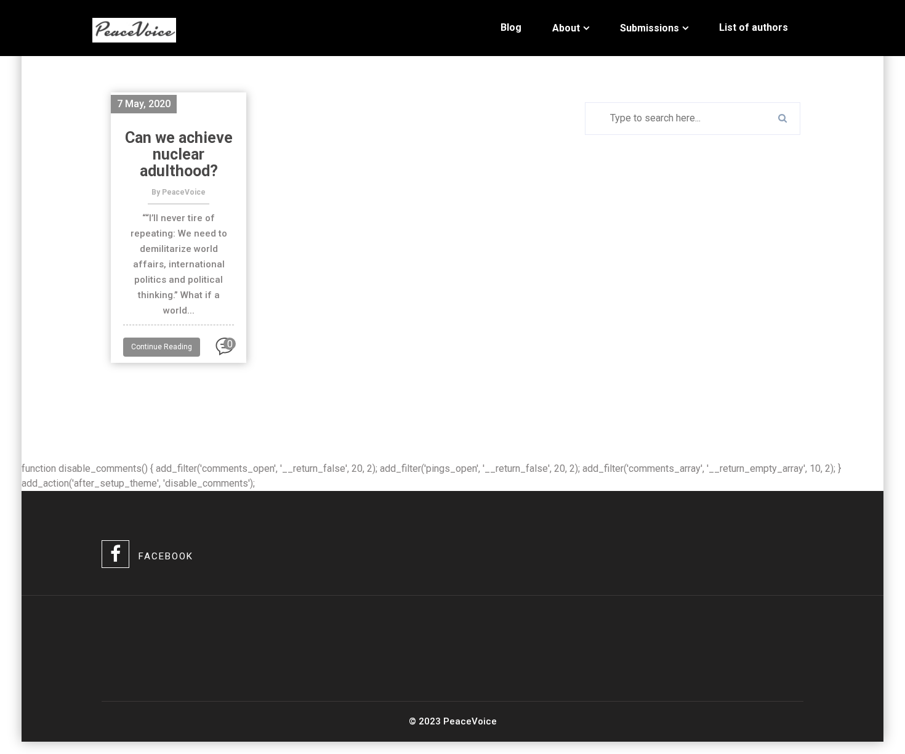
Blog (511, 27)
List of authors (753, 27)
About (566, 28)
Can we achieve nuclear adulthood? (179, 154)
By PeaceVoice (178, 192)
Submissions (649, 28)
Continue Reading (161, 347)
